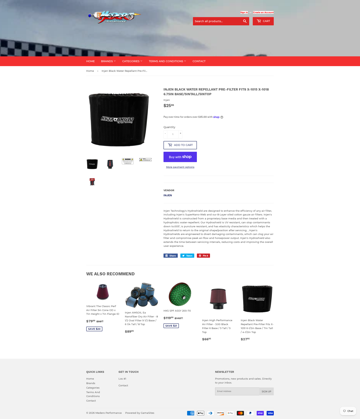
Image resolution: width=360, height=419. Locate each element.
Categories (131, 61)
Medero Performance (108, 412)
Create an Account (263, 12)
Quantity (169, 127)
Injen (168, 195)
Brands (107, 61)
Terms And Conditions (166, 61)
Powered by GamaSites (139, 412)
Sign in (244, 12)
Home (90, 61)
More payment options (180, 166)
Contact (199, 61)
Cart (266, 21)
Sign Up (266, 391)
